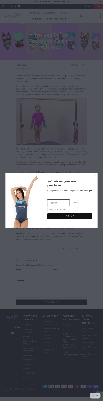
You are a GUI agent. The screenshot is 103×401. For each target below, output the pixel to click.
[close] (95, 175)
